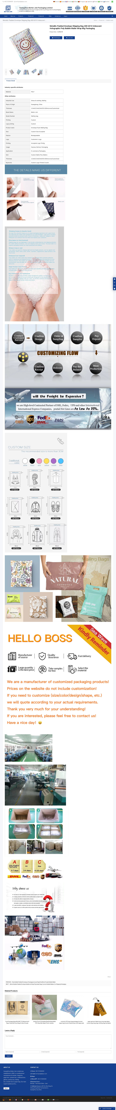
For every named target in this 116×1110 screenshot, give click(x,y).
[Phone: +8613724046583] (114, 279)
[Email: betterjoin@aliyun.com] (114, 285)
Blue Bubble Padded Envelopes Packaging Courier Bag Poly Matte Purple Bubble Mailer (34, 982)
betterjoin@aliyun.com (21, 1)
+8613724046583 (8, 1)
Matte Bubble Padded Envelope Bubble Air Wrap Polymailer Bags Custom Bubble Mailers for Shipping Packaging (38, 984)
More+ (6, 1088)
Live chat (70, 37)
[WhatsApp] (112, 1)
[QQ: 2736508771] (114, 288)
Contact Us (109, 1098)
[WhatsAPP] (114, 282)
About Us (103, 1098)
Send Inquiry (57, 37)
